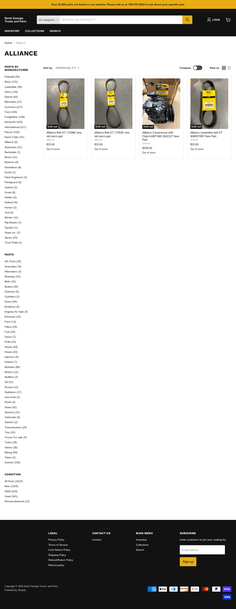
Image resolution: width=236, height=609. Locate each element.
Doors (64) (11, 301)
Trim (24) (10, 432)
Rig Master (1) (13, 222)
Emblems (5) (12, 306)
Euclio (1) (10, 172)
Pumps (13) (11, 387)
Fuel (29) (10, 331)
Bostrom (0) (11, 162)
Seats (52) (11, 407)
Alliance (50, 140)
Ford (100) (11, 111)
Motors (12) (11, 372)
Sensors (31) (12, 412)
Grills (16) (10, 341)
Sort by (47, 67)
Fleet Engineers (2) (16, 177)
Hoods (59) (11, 346)
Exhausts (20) (13, 316)
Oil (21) (9, 381)
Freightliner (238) (15, 116)
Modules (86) (12, 367)
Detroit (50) (11, 96)
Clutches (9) (12, 291)
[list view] (229, 67)
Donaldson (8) (13, 167)
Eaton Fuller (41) (14, 137)
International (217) (15, 127)
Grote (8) (10, 192)
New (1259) (11, 486)
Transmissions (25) (16, 427)
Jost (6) (9, 212)
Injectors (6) (12, 356)
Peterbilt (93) (12, 76)
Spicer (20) (11, 237)
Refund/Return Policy (60, 559)
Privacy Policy (56, 539)
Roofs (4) (10, 402)
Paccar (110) (12, 132)
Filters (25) (11, 326)
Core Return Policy (59, 549)
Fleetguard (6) (13, 182)
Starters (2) (11, 422)
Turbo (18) (11, 442)
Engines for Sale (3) (16, 311)
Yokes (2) (10, 457)
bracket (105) (12, 462)
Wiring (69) (11, 452)
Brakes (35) (11, 286)
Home (8, 42)
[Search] (187, 19)
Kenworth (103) (14, 121)
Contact (96, 539)
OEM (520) (11, 491)
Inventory (12, 31)
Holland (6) (11, 202)
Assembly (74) (13, 266)
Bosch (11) (11, 157)
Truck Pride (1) (13, 242)
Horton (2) (11, 207)
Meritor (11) (11, 217)
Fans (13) (10, 321)
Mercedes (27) (13, 101)
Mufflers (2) (11, 377)
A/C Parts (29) (13, 261)
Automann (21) (13, 147)
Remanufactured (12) (17, 501)
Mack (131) (11, 81)
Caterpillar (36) (13, 86)
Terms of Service (58, 544)
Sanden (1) (11, 227)
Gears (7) (10, 336)
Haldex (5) (11, 197)
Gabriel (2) (11, 187)
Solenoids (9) (12, 417)
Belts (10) (10, 281)
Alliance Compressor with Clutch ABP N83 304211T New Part (160, 136)
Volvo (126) (11, 91)
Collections (34, 31)
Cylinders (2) (12, 296)
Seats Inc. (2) (12, 232)
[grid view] (223, 67)
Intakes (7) (11, 361)
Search (55, 31)
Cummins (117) (13, 106)
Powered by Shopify (15, 590)
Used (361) (11, 496)
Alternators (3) (13, 271)
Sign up (188, 561)
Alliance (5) (11, 142)
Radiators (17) (13, 392)
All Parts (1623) (14, 481)
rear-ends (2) (12, 397)
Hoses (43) (11, 351)
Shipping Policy (57, 554)
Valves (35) (11, 447)
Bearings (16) (12, 276)
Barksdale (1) (12, 152)
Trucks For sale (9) (16, 437)
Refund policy (56, 565)
